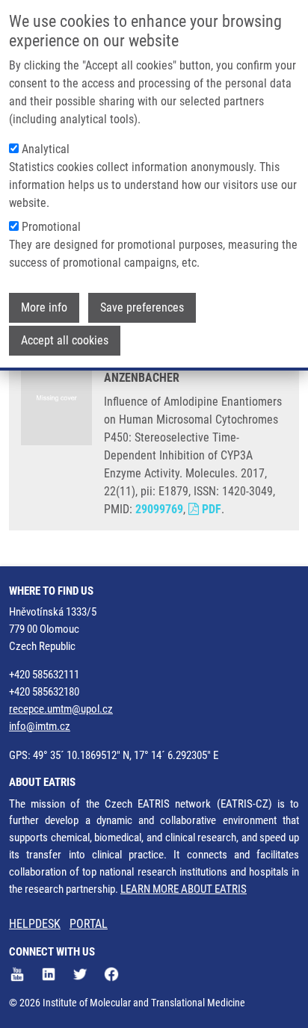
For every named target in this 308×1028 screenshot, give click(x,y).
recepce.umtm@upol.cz (61, 709)
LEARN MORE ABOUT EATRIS (183, 889)
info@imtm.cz (39, 726)
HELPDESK (35, 924)
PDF (210, 509)
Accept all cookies (64, 340)
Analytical (46, 149)
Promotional (51, 227)
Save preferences (142, 307)
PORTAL (89, 924)
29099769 (159, 509)
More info (44, 307)
